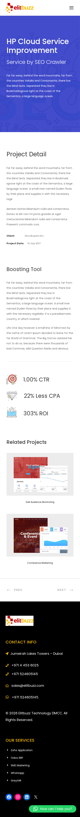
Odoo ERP (17, 758)
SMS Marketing (20, 765)
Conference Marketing (40, 562)
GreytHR (16, 780)
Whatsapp (17, 773)
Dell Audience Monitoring (40, 502)
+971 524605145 (24, 697)
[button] (52, 809)
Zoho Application (22, 750)
